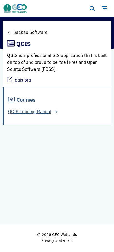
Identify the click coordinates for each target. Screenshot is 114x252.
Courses (26, 99)
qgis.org (23, 80)
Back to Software (30, 32)
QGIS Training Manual (29, 112)
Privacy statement (57, 240)
